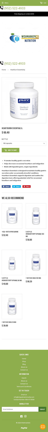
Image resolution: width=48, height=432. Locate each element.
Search (24, 378)
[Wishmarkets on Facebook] (21, 417)
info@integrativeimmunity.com (24, 397)
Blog (24, 364)
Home (4, 70)
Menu (6, 3)
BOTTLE (5, 139)
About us (24, 367)
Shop (24, 361)
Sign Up (42, 409)
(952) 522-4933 (14, 8)
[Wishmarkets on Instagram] (25, 417)
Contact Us (24, 370)
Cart (44, 3)
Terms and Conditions (24, 386)
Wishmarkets (25, 423)
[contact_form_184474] (43, 427)
